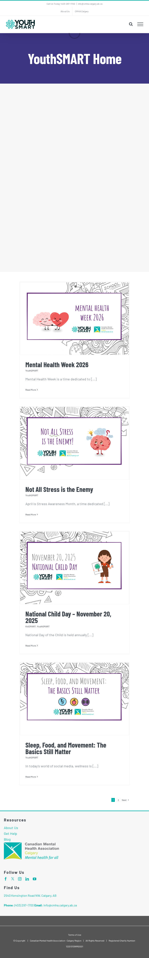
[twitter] (12, 879)
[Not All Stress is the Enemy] (74, 443)
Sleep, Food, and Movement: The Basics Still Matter (65, 748)
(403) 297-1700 (24, 905)
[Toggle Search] (131, 24)
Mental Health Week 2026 (56, 364)
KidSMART (30, 626)
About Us (11, 828)
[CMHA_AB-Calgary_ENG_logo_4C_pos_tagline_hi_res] (33, 844)
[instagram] (20, 879)
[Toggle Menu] (140, 24)
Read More (30, 389)
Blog (7, 839)
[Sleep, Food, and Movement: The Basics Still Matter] (74, 699)
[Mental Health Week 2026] (74, 318)
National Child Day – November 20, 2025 (68, 616)
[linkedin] (27, 879)
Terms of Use (74, 934)
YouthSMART (31, 370)
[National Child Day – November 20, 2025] (74, 568)
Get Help (10, 833)
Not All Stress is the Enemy (59, 489)
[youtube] (34, 879)
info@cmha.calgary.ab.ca (90, 3)
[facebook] (5, 879)
